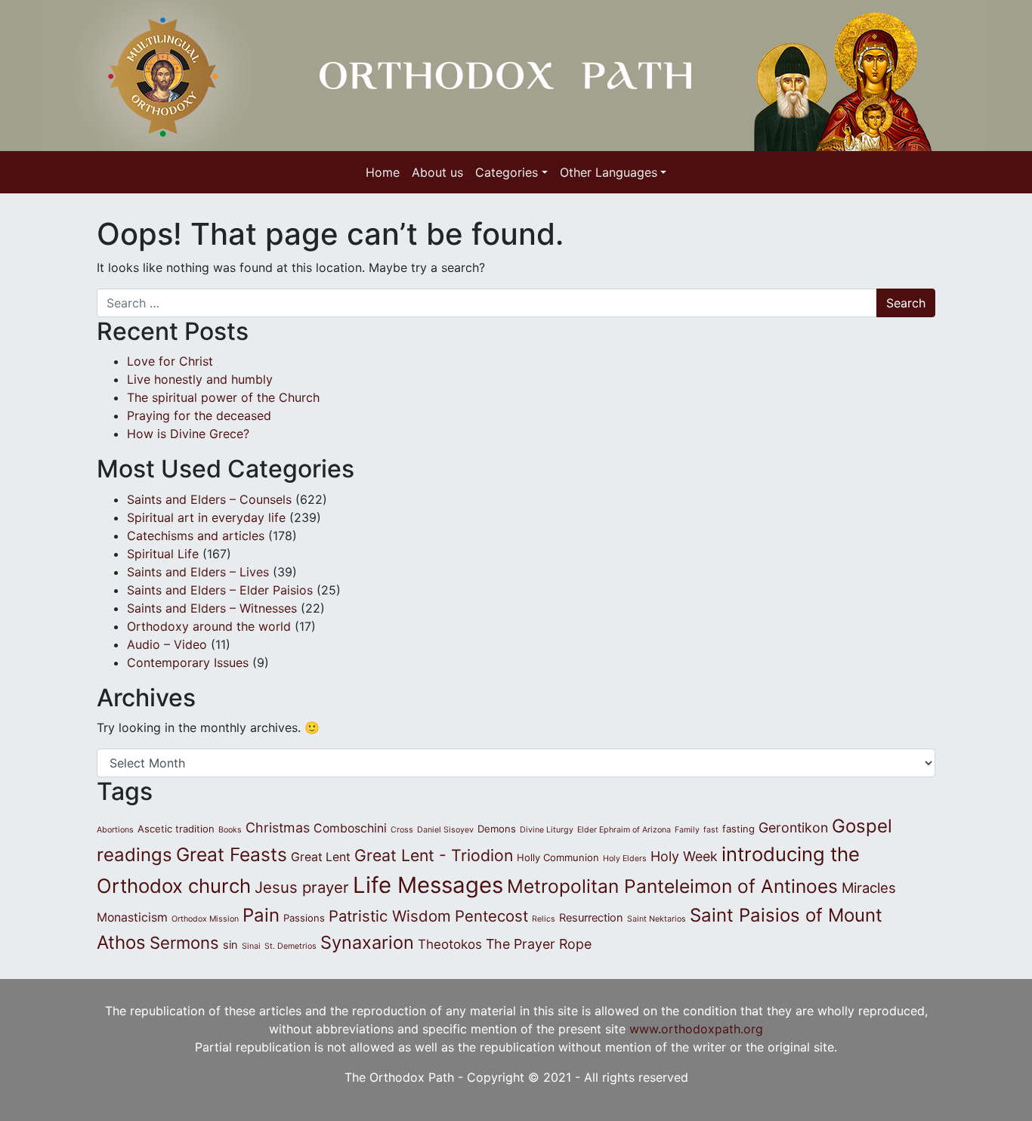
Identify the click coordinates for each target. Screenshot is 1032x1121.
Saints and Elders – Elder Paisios (220, 590)
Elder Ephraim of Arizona (624, 830)
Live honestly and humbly (202, 379)
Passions (304, 918)
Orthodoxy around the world (209, 626)
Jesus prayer (302, 887)
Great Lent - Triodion (433, 855)
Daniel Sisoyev (445, 830)
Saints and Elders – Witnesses (212, 608)
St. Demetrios (290, 946)
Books (230, 830)
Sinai (251, 946)
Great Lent (321, 857)
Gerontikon (793, 827)
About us (437, 172)
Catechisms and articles (195, 535)
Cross (402, 830)
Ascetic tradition (176, 829)
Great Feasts (231, 854)
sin (230, 945)
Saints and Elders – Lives (198, 571)
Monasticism (132, 917)
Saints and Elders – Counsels (209, 499)
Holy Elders (625, 858)
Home (383, 172)
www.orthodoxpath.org (696, 1028)
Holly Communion (558, 857)
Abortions (115, 830)
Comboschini (350, 828)
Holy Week (684, 856)
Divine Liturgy (546, 830)
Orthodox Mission (205, 919)
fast (710, 830)
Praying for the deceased (199, 415)
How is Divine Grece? (188, 433)
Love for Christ (170, 361)
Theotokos (450, 944)
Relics (543, 919)
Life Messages (428, 885)
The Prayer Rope (539, 944)
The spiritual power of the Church (223, 397)
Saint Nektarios (656, 919)
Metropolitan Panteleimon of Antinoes (672, 886)
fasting (738, 829)
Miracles (869, 887)
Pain (261, 915)
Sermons (184, 943)
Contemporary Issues (188, 662)
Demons (496, 829)
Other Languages (608, 172)
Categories (506, 172)
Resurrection (591, 918)
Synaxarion (367, 942)
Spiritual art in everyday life (206, 517)
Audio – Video (167, 644)
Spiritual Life (163, 553)
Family (687, 830)
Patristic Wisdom (390, 915)
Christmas (278, 827)
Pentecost (491, 915)
